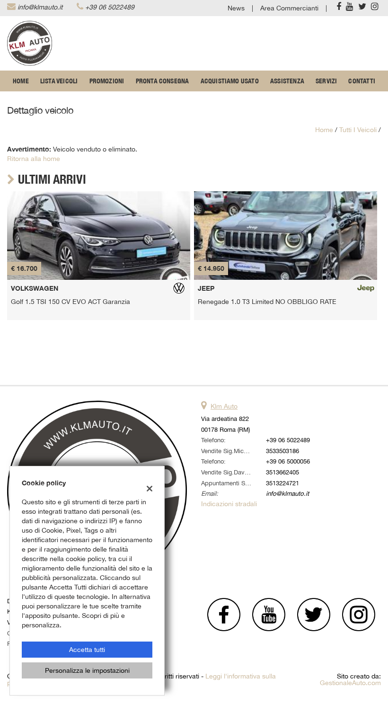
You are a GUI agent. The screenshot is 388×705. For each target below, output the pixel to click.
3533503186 (282, 451)
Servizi (326, 81)
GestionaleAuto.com (350, 683)
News (236, 8)
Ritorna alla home (33, 158)
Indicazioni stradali (229, 504)
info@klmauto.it (40, 7)
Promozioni (106, 81)
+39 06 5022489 (109, 7)
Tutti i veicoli (358, 130)
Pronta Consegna (162, 81)
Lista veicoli (59, 81)
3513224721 (282, 483)
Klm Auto (224, 406)
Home (21, 81)
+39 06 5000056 (288, 461)
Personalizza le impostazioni (87, 670)
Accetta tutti (87, 649)
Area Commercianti (289, 8)
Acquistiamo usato (230, 81)
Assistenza (287, 81)
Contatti (361, 81)
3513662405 (282, 472)
